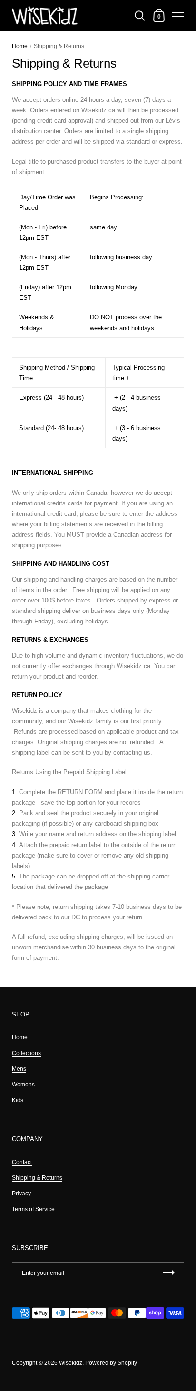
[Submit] (169, 1272)
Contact (22, 1162)
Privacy (21, 1193)
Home (20, 46)
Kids (17, 1100)
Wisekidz (70, 1363)
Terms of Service (33, 1209)
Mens (19, 1068)
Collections (26, 1053)
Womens (23, 1084)
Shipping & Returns (37, 1177)
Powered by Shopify (111, 1363)
